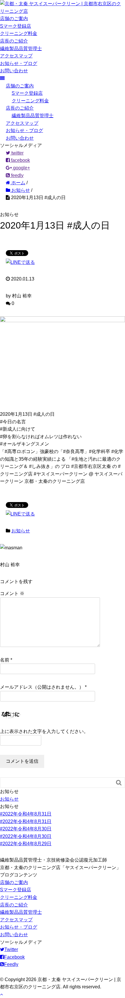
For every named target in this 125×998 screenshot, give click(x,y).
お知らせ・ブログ (18, 63)
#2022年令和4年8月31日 (25, 813)
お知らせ (20, 530)
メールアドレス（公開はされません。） (42, 687)
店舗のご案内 (14, 18)
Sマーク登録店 (15, 26)
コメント (12, 593)
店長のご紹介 (14, 40)
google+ (21, 167)
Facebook (14, 957)
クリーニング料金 (18, 33)
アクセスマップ (16, 55)
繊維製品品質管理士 (21, 48)
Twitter (11, 949)
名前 (4, 659)
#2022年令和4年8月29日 (25, 843)
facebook (20, 160)
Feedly (11, 964)
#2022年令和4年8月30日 (25, 828)
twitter (17, 152)
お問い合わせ (14, 70)
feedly (17, 175)
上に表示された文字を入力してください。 (44, 731)
